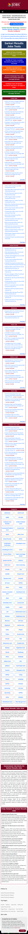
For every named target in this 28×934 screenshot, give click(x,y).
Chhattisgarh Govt (7, 549)
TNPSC (7, 674)
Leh (7, 611)
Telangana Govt (20, 670)
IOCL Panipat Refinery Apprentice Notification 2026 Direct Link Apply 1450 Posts (14, 377)
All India (20, 517)
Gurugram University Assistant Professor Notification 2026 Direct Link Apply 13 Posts (14, 480)
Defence (20, 560)
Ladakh (7, 607)
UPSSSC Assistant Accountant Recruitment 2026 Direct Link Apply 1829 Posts (14, 154)
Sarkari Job (20, 904)
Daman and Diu (7, 560)
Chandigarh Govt (20, 543)
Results (2, 904)
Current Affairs (7, 554)
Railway (7, 647)
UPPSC (21, 692)
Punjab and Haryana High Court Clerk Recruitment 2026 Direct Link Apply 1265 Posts (14, 464)
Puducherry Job (7, 643)
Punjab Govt (20, 643)
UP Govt (20, 688)
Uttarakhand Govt (7, 701)
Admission (7, 513)
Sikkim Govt (7, 661)
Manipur (7, 616)
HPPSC (21, 583)
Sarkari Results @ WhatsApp (7, 892)
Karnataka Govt (7, 602)
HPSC (7, 587)
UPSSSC (20, 697)
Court (20, 549)
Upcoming (7, 692)
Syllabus (7, 665)
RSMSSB (20, 656)
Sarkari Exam (11, 909)
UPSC (7, 697)
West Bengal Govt (21, 701)
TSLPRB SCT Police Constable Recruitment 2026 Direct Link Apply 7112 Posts (14, 108)
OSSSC (21, 629)
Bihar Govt (21, 534)
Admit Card (21, 513)
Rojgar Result (4, 909)
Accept (22, 930)
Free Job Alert (19, 909)
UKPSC (7, 683)
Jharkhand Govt (20, 592)
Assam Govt (20, 528)
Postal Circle (20, 634)
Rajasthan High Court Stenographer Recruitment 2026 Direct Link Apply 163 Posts (14, 138)
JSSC (20, 598)
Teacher (7, 670)
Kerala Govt (20, 602)
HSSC (20, 587)
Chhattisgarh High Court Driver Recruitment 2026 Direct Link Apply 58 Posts (14, 416)
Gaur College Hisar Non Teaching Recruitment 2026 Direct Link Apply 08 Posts (14, 459)
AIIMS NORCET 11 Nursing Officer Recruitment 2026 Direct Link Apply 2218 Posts (14, 164)
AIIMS (7, 517)
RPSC (7, 656)
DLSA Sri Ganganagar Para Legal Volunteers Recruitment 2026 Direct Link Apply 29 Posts (14, 119)
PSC (20, 638)
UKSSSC (20, 683)
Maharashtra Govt (21, 611)
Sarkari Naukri (20, 911)
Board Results (7, 539)
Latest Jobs (13, 904)
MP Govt (20, 620)
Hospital (20, 578)
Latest (20, 607)
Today (20, 674)
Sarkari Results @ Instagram (7, 897)
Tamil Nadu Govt (20, 665)
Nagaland (7, 625)
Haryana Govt (7, 578)
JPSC (7, 598)
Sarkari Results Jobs (17, 24)
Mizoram (7, 620)
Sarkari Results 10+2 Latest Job (8, 911)
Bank (7, 534)
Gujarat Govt (20, 574)
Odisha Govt (20, 625)
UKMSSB (20, 679)
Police (7, 634)
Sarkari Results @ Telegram (7, 895)
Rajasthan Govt (20, 647)
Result (7, 652)
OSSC (7, 629)
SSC (20, 661)
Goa (21, 569)
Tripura (7, 679)
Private (7, 638)
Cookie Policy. (17, 927)
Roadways (21, 652)
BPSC (20, 539)
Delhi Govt (7, 565)
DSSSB (7, 569)
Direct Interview (20, 565)
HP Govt (7, 583)
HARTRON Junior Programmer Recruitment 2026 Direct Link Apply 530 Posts (14, 429)
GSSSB (7, 574)
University (7, 688)
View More (22, 179)
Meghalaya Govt (20, 616)
